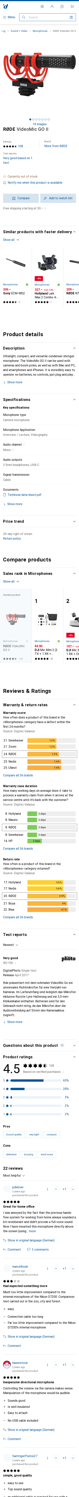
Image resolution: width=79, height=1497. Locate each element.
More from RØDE (55, 144)
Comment (14, 1249)
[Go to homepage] (5, 6)
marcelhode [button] (20, 1266)
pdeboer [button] (18, 1187)
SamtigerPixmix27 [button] (24, 1456)
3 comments (40, 1249)
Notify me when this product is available (35, 182)
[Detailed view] (39, 755)
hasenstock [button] (20, 1363)
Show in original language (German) (31, 1240)
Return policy (12, 538)
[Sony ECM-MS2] (16, 276)
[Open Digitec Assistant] (62, 6)
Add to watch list (60, 198)
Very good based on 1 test (17, 158)
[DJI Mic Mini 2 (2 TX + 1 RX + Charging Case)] (47, 625)
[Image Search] (71, 17)
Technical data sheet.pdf (24, 495)
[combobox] (10, 945)
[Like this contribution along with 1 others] (56, 1365)
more (32, 1231)
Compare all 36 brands (18, 775)
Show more (14, 382)
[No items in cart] (72, 6)
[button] (39, 176)
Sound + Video (19, 31)
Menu (11, 17)
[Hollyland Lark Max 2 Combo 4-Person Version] (47, 276)
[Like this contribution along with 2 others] (56, 1189)
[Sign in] (52, 6)
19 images (40, 124)
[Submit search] (23, 17)
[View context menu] (47, 1189)
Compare (24, 198)
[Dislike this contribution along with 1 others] (73, 1189)
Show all (8, 240)
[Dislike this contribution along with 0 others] (73, 1365)
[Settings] (42, 6)
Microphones (40, 31)
